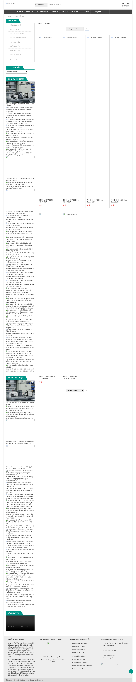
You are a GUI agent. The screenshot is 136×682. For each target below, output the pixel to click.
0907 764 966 (126, 6)
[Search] (95, 5)
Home (9, 16)
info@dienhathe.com (114, 658)
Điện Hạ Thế (11, 680)
